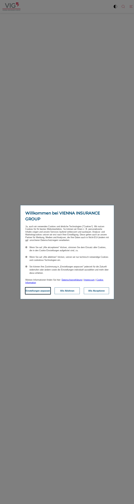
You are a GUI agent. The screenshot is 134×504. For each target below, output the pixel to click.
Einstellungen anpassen (38, 291)
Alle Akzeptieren (96, 291)
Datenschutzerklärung (72, 280)
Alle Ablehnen (67, 291)
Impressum (89, 280)
